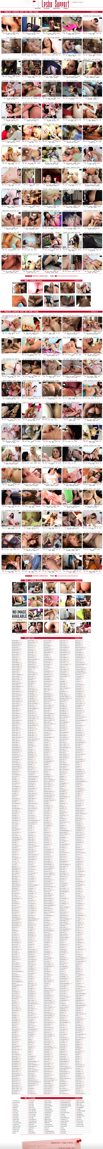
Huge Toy (46, 847)
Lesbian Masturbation (48, 1047)
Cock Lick (30, 830)
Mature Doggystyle (63, 722)
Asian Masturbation (16, 839)
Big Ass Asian (15, 937)
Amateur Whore (15, 740)
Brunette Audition (31, 689)
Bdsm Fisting (14, 910)
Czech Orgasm (31, 912)
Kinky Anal (46, 918)
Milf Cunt (61, 781)
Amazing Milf (14, 757)
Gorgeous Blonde (47, 717)
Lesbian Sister (47, 1093)
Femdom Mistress (31, 1066)
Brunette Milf (30, 720)
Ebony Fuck (30, 998)
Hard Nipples (46, 774)
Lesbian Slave (62, 640)
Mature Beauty (62, 706)
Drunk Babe (30, 966)
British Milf (30, 684)
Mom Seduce (62, 847)
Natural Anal (62, 871)
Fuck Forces (83, 307)
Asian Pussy (14, 851)
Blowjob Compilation (32, 659)
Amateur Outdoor (15, 717)
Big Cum (14, 973)
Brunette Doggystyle (32, 708)
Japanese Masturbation (49, 905)
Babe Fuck (14, 874)
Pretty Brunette (62, 1010)
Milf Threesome (62, 822)
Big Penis (14, 988)
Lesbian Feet (46, 1019)
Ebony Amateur (31, 985)
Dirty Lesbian (30, 941)
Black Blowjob (15, 1020)
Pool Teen (61, 973)
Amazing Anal (15, 744)
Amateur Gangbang (16, 695)
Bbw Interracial (15, 893)
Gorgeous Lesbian (48, 720)
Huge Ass (46, 830)
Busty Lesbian (31, 762)
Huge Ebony (46, 839)
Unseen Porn (83, 593)
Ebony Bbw (30, 990)
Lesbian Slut (62, 642)
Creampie (35, 550)
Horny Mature (46, 817)
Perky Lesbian (62, 952)
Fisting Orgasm (47, 650)
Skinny (92, 377)
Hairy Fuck (46, 754)
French (19, 419)
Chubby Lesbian (31, 793)
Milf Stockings (62, 815)
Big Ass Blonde (15, 941)
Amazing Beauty (15, 747)
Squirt (97, 33)
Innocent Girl (46, 854)
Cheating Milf (30, 784)
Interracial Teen (47, 885)
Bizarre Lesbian (15, 1008)
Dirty (76, 271)
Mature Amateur (62, 700)
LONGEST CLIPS (43, 276)
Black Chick (14, 1024)
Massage (70, 55)
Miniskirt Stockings (63, 834)
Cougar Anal (30, 847)
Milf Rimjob (61, 806)
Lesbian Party (47, 1069)
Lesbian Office (47, 1059)
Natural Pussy (62, 876)
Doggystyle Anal (31, 951)
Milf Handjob (62, 791)
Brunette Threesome (32, 739)
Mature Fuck (62, 730)
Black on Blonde (15, 1054)
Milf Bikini (61, 778)
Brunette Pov (30, 727)
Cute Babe (30, 890)
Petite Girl (61, 961)
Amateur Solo (15, 725)
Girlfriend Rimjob (47, 696)
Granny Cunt (46, 725)
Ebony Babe (30, 988)
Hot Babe (46, 829)
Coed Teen (30, 834)
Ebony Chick (30, 997)
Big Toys (14, 1000)
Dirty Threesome (31, 949)
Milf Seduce (62, 808)
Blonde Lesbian (15, 1088)
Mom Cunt (61, 839)
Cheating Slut (31, 786)
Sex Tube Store (83, 633)
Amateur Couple (15, 678)
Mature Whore (62, 773)
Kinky (72, 142)
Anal (6, 33)
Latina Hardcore (47, 963)
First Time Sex (47, 642)
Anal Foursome (15, 783)
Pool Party (61, 969)
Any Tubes (35, 620)
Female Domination (32, 1061)
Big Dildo (14, 983)
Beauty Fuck (14, 920)
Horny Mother (46, 822)
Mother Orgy (62, 868)
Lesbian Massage (47, 1046)
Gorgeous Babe (47, 715)
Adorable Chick (15, 645)
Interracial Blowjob (48, 864)
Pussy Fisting (62, 1029)
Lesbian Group (47, 1030)
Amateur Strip (15, 730)
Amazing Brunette (16, 751)
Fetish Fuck (30, 1073)
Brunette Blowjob (31, 700)
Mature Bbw (62, 705)
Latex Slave (46, 944)
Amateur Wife (15, 742)
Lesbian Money (47, 1054)
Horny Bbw (46, 803)
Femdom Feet (31, 1063)
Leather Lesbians (47, 981)
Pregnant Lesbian (63, 1007)
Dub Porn (19, 307)
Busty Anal (30, 747)
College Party (31, 840)
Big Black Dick (15, 957)
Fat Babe (30, 1039)
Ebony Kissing (31, 1000)
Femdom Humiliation (32, 1064)
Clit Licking (30, 812)
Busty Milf (30, 764)
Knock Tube (83, 620)
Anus (11, 77)
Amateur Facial (15, 689)
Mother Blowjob (62, 861)
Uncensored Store (67, 593)
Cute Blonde (30, 891)
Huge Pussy (46, 842)
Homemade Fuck (47, 793)
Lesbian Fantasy (47, 1017)
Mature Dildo (62, 720)
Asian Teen (14, 854)
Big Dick (73, 398)
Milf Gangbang (62, 790)
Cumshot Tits (30, 886)
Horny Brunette (47, 806)
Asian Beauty (15, 817)
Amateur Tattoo (15, 734)
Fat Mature (30, 1047)
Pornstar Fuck (62, 981)
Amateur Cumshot (16, 679)
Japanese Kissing (47, 900)
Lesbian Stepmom (63, 650)
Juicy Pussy (46, 917)
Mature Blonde (62, 711)
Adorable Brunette (16, 644)
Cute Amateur (31, 888)
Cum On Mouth (31, 878)
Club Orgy (30, 825)
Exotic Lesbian (31, 1025)
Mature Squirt (62, 762)
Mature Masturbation (63, 747)
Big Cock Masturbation (17, 971)
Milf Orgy (61, 800)
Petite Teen (61, 964)
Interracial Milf (47, 876)
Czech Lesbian (31, 910)
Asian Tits (14, 856)
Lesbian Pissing (47, 1071)
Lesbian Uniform (63, 669)
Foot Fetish (46, 656)
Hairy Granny (46, 756)
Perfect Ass (61, 947)
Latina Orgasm (47, 971)
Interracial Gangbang (48, 873)
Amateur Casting (15, 667)
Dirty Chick (30, 937)
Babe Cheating (15, 873)
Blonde (9, 33)
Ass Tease (14, 864)
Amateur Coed (15, 672)
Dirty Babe (30, 930)
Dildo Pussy (30, 925)
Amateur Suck (15, 732)
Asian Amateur (15, 812)
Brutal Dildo (30, 744)
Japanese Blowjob (48, 895)
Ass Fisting (14, 859)
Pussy (33, 77)
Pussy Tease (62, 1042)
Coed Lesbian (31, 832)
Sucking (76, 485)
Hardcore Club (47, 778)
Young (54, 333)
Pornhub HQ (67, 307)
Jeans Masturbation (48, 915)
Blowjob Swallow (31, 662)
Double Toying (31, 964)
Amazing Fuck (15, 754)
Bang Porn (83, 293)
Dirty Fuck (30, 939)
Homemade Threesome (49, 800)
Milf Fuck (61, 788)
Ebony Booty (30, 995)
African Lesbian (15, 654)
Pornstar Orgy (62, 986)
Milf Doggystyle (62, 783)
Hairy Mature (46, 762)
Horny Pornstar (47, 823)
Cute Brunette (31, 893)
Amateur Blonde (15, 662)
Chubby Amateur (31, 788)
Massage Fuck (62, 691)
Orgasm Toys (62, 908)
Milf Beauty (61, 776)
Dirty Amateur (31, 929)
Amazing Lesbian (15, 756)
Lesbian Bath (46, 993)
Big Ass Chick (15, 944)
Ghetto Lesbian (47, 689)
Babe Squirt (14, 878)
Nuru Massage (62, 885)
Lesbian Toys (62, 667)
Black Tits (14, 1051)
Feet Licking (30, 1058)
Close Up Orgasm (31, 822)
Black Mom (14, 1034)
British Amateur (31, 678)
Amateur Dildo (15, 684)
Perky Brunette (62, 951)
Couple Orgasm (31, 859)
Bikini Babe (14, 1002)
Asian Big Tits (15, 818)
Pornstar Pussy (62, 990)
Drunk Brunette (31, 969)
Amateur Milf (14, 706)
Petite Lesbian (62, 963)
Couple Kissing (31, 857)
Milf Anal (61, 774)
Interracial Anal (47, 859)
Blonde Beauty (15, 1063)
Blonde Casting (15, 1069)
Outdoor (88, 377)
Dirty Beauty (30, 932)
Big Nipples (14, 986)
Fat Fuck (29, 1044)
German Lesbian (47, 684)
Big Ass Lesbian (15, 949)
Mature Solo (62, 761)
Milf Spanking (62, 812)
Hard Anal (46, 771)
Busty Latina (30, 761)
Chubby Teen (31, 801)
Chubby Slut (30, 800)
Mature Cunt (62, 718)
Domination (68, 550)
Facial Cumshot (31, 1030)
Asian (70, 33)
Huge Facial (46, 840)
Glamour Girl (46, 703)
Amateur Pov (14, 718)
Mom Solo (61, 849)
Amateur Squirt (15, 727)
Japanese (52, 485)
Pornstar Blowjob (63, 978)
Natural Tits (61, 879)
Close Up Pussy (31, 823)
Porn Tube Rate (19, 633)
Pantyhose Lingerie (63, 937)
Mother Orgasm (62, 866)
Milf (49, 142)
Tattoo (96, 333)
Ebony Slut (30, 1012)
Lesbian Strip (62, 656)
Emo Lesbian (30, 1019)
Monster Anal (62, 854)
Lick (14, 142)
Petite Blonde (62, 957)
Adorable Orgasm (16, 649)
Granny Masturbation (48, 730)
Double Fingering (31, 959)
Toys (59, 54)
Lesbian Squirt (62, 649)
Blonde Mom (14, 1093)
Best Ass (14, 929)
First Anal (30, 1086)
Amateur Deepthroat (16, 683)
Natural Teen (62, 878)
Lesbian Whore (62, 672)
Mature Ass (61, 703)
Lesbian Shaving (47, 1090)
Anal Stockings (15, 798)
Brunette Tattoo (31, 735)
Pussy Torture (62, 1044)
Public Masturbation (63, 1022)
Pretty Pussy (62, 1017)
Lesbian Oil (46, 1061)
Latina (53, 141)
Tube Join (51, 293)
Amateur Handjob (16, 698)
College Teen (31, 844)
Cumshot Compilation (32, 885)
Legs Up (45, 986)
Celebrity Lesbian (31, 778)
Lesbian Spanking (63, 647)
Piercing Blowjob (63, 966)
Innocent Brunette (47, 852)
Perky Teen (61, 954)
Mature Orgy (62, 752)
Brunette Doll (30, 710)
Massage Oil (62, 693)
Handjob (50, 33)
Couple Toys (30, 862)
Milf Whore (61, 827)
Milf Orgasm (62, 798)
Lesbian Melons (47, 1049)
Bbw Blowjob (15, 888)
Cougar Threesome (32, 854)
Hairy (54, 76)
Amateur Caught (15, 669)
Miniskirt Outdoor (63, 832)
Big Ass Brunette (15, 942)
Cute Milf (30, 898)
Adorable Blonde (15, 642)
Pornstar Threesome (63, 997)
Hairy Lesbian (47, 759)
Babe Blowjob (15, 869)
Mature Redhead (63, 756)
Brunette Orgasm (31, 723)
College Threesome (32, 846)
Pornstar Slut (62, 991)
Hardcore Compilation (48, 779)
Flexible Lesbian (47, 652)
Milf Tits (61, 823)
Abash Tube (67, 607)
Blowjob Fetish (31, 661)
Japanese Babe (47, 893)
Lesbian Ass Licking (48, 990)
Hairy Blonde (46, 749)
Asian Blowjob (15, 820)
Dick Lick (30, 922)
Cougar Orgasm (31, 851)
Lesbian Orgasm (47, 1063)
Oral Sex (61, 905)
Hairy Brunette (47, 751)
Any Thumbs (19, 620)
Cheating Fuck (31, 783)
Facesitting (35, 98)
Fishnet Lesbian (47, 645)
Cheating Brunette (32, 781)
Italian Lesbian (47, 888)
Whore (96, 507)
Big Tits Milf (14, 998)
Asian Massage (15, 837)
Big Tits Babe (15, 991)
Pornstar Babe (62, 976)
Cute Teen (30, 902)
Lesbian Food (47, 1025)
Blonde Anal (14, 1056)
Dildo (40, 76)
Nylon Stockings (62, 890)
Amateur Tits (14, 739)
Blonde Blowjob (15, 1068)
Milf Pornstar (62, 803)
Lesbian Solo (62, 644)
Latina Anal (46, 947)
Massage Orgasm (63, 695)
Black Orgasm (15, 1036)
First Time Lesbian (48, 640)
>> (76, 276)
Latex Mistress (47, 942)
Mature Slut (61, 759)
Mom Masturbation (63, 844)
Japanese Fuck (47, 896)
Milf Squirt (61, 813)
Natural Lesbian (62, 874)
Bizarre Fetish (15, 1007)
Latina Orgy (46, 973)
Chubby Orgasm (31, 798)
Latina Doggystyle (47, 957)
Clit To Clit (30, 813)
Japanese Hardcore (48, 898)
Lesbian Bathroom (48, 995)
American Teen (15, 771)
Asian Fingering (15, 829)
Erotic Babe (30, 1020)
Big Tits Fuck (14, 995)
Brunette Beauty (31, 695)
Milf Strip (61, 817)
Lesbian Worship (63, 674)
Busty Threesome (31, 771)
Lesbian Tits (62, 666)
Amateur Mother (15, 710)
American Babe (15, 762)
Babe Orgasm (15, 876)
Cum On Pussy (31, 879)
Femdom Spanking (32, 1069)
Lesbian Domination (48, 1013)
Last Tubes (51, 307)
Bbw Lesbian (15, 896)
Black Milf (14, 1032)
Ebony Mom (30, 1007)
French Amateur (47, 664)
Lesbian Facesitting (48, 1015)
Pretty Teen (61, 1019)
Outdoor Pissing (62, 922)
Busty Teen (30, 769)
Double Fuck (30, 963)
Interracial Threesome (48, 886)
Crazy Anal (30, 864)
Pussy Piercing (62, 1037)
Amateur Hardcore (16, 700)
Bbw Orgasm (14, 902)
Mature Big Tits (62, 710)
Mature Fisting (62, 728)
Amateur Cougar (15, 676)
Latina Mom (46, 969)
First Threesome (31, 1093)
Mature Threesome (63, 769)
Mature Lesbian (62, 744)
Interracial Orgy (47, 881)
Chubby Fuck (30, 791)
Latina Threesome (48, 980)
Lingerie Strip (62, 686)
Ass (76, 54)
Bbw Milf (14, 900)
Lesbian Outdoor (47, 1066)
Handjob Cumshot (48, 769)
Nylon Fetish (62, 886)
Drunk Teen (30, 981)
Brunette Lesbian (31, 718)
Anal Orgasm (15, 791)
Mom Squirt (61, 851)
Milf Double (61, 784)
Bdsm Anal (14, 908)
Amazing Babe (15, 745)
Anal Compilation (15, 774)
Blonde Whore (31, 657)
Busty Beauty (30, 752)
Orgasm (29, 77)
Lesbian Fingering (48, 1022)
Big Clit (13, 961)
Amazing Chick (15, 752)
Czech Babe (30, 905)
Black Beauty (15, 1019)
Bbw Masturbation (16, 898)
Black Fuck (14, 1027)
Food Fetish (46, 654)
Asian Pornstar (15, 849)
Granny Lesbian (47, 728)
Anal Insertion (15, 788)
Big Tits (74, 228)
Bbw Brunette (15, 890)
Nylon (73, 528)
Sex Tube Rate (67, 633)
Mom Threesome (63, 852)
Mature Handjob (62, 735)
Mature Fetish (62, 727)
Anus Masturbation (16, 808)
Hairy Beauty (46, 747)
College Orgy (30, 839)
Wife (33, 142)
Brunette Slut (30, 730)
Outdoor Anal (62, 913)
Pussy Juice (62, 1032)
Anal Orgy (14, 793)
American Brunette (16, 766)
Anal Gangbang (15, 786)
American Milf (15, 769)
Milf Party (61, 801)
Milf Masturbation (63, 796)
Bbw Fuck (14, 891)
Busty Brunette (31, 756)
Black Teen (14, 1047)
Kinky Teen (46, 927)
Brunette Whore (31, 740)
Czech (74, 420)
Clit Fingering (31, 810)
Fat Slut (29, 1053)
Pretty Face (61, 1012)
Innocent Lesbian (47, 856)
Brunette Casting (31, 701)
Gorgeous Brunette (48, 718)
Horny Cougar (47, 810)
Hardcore (90, 54)
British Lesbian (31, 681)
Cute (15, 228)
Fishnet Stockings (47, 649)
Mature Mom (62, 749)
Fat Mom (29, 1051)
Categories (65, 8)
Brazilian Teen (31, 676)
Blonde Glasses (15, 1083)
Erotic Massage (31, 1022)
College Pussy (31, 842)
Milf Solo (61, 810)
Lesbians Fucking (63, 676)
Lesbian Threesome (63, 664)
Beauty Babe (14, 915)
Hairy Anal (46, 742)
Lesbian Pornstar (47, 1075)
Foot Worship (46, 657)
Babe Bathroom (15, 868)
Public (94, 420)
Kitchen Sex (46, 932)
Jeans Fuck (46, 913)
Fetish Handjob (31, 1075)
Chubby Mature (31, 795)
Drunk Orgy (30, 976)
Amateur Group (15, 696)
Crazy (55, 207)
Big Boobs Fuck (15, 959)
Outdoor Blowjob (63, 915)
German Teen (46, 688)
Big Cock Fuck (15, 969)
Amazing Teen (15, 761)
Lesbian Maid (46, 1044)
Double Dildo (30, 957)
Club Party (30, 827)
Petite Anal (61, 956)
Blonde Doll (14, 1076)
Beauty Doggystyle (16, 918)
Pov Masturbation (63, 1000)
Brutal (18, 249)
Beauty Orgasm (15, 924)
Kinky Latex (46, 922)
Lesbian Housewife (48, 1034)
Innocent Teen (47, 857)
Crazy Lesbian (31, 869)
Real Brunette (62, 1046)
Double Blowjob (31, 956)
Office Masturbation (63, 891)
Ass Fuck (14, 861)
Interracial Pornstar (48, 883)
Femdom (73, 550)
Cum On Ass (30, 876)
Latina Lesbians (47, 964)
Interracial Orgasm (48, 879)
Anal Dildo (14, 778)
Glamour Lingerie (47, 706)
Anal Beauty (14, 773)
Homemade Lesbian (48, 795)
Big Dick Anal (15, 974)
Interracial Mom (47, 878)
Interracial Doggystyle (48, 868)
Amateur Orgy (15, 715)
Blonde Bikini (15, 1066)
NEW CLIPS (35, 276)
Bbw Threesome (15, 907)
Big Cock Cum (15, 968)
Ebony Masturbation (32, 1003)
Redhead (68, 377)
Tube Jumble (51, 593)
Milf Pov (61, 805)
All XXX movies (35, 293)
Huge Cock (46, 834)
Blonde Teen (30, 654)
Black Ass (14, 1013)
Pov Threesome (62, 1005)
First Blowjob (30, 1088)
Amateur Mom (15, 708)
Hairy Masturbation (48, 761)
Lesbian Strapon (63, 654)
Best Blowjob (15, 930)
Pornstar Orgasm (63, 985)
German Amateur (47, 676)
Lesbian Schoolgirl (48, 1085)
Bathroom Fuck (15, 886)
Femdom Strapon (31, 1071)
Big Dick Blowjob (15, 976)
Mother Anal (62, 859)
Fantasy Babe (31, 1034)
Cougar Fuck (30, 849)
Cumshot (58, 184)
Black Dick (14, 1025)
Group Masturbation (48, 737)
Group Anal (46, 732)
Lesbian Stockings (63, 652)
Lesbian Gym (46, 1032)
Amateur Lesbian (15, 705)
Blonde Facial (15, 1078)
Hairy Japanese (47, 757)
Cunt (97, 484)
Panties (50, 398)
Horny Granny (47, 813)
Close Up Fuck (31, 817)
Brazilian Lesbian (31, 674)
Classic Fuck (30, 805)
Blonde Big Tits (15, 1064)
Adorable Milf (15, 647)
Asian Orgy (14, 847)
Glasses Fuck (46, 711)
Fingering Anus (31, 1078)
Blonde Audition (15, 1058)
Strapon (31, 185)
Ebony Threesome (32, 1017)
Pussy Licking (62, 1034)
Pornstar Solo (62, 993)
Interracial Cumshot (48, 866)
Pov (10, 185)
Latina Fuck (46, 959)
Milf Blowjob (62, 779)
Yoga (39, 98)
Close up (38, 33)
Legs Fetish (46, 983)
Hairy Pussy (46, 766)
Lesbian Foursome (48, 1027)
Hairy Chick (46, 752)
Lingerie (75, 142)
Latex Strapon (47, 946)
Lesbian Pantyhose (48, 1068)
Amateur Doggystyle (16, 686)
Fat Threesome (31, 1056)
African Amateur (15, 652)
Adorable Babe (15, 640)
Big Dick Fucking (15, 980)
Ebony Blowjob (31, 993)
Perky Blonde (62, 949)
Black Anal (14, 1012)
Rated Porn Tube (51, 633)
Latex (35, 54)
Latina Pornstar (47, 974)
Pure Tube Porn (35, 633)
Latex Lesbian (47, 939)
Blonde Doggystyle (16, 1075)
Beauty (75, 333)
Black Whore (14, 1053)
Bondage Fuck (31, 664)
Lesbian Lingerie (47, 1042)
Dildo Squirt (30, 927)
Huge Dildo (46, 837)
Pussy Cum (61, 1027)
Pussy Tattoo (62, 1041)
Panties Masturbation (64, 929)
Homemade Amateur (48, 791)
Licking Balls (62, 681)
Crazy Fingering (31, 866)
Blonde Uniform (31, 656)
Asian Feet (14, 827)
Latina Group (46, 961)
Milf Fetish (61, 786)
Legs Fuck (46, 985)
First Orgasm (30, 1092)
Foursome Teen (47, 662)
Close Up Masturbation (33, 820)
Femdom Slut (30, 1068)
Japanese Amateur (48, 890)
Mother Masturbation (63, 864)
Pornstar (51, 77)
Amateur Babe (15, 659)
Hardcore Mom (47, 783)
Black (72, 207)
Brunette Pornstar (31, 725)
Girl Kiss (45, 691)
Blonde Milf (14, 1092)
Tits (94, 142)
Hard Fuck (46, 773)
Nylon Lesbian (62, 888)
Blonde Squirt (31, 650)
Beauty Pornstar (15, 925)
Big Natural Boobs (16, 985)
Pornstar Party (62, 988)
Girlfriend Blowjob (47, 695)
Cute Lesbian (31, 896)
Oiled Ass (61, 896)
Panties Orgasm (62, 930)
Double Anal (30, 954)
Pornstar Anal (62, 974)
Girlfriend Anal (47, 693)
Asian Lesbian (15, 835)
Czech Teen (30, 913)
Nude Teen (61, 881)
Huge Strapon (47, 844)
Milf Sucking (62, 818)
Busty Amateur (31, 745)
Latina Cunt (46, 956)
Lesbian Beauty (47, 997)
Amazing (35, 462)
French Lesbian (47, 667)
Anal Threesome (15, 803)
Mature (48, 507)
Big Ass (95, 207)
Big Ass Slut (14, 954)
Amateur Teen (15, 735)
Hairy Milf (46, 764)
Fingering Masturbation (33, 1081)
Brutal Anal (30, 742)
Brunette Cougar (31, 706)
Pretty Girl (61, 1013)
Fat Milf (29, 1049)
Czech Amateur (31, 903)
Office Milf (61, 893)
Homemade (48, 272)
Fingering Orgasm (32, 1083)
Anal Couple (14, 776)
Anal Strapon (15, 800)
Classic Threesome (32, 808)
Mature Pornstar (62, 754)
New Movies (47, 8)
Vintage (15, 419)
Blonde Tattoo (31, 652)
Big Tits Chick (15, 993)
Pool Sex (61, 971)
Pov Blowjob (62, 998)
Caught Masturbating (32, 776)
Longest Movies (56, 8)
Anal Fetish (14, 779)
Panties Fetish (62, 927)
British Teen (30, 686)
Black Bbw (14, 1017)
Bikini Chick (14, 1003)
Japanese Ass (47, 891)
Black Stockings (15, 1046)
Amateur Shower (15, 723)
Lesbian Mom (46, 1053)
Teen (100, 33)
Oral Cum (61, 900)
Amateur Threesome (16, 737)
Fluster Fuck (35, 307)
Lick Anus (61, 678)
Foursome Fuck (47, 661)
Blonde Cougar (15, 1073)
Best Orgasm (14, 934)
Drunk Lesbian (31, 973)
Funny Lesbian (47, 672)
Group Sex (46, 739)
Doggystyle (94, 120)
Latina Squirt (46, 976)
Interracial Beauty (47, 862)
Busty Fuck (30, 759)
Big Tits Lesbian (15, 997)
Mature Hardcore (63, 737)
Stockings (56, 77)
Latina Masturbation (48, 966)
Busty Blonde (30, 754)
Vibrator (56, 272)
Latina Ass (46, 949)
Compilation (18, 141)
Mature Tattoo (62, 767)
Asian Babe (14, 815)
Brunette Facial (31, 711)
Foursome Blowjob (48, 659)
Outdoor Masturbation (64, 918)
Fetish (19, 184)
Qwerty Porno (35, 593)
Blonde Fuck (14, 1081)
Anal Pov (14, 796)
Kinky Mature (46, 925)
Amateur (27, 33)
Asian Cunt (14, 825)
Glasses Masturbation (48, 713)
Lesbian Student (63, 657)
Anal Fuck (14, 784)
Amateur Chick (15, 671)
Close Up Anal (31, 815)
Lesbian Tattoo (62, 659)
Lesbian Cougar (47, 1008)
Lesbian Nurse (47, 1058)
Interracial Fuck (47, 871)
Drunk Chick (30, 971)
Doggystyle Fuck (31, 952)
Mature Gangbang (63, 732)
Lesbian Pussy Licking (48, 1080)
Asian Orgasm (15, 846)
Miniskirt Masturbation (64, 830)
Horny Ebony (46, 812)
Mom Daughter (62, 840)
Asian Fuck (14, 830)
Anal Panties (14, 795)
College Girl (30, 837)
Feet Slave (30, 1059)
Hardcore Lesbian (47, 781)
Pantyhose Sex (62, 939)
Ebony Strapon (31, 1013)
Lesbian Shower (47, 1092)
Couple (75, 441)
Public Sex (61, 1024)
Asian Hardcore (15, 832)
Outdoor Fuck (62, 917)
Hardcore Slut (47, 788)
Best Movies (38, 8)
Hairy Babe (46, 745)
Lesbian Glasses (47, 1029)
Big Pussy (14, 990)
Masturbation (78, 33)
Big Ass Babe (15, 939)
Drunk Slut (30, 980)
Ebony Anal (30, 986)
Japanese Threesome (48, 912)
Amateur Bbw (15, 661)
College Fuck (30, 835)
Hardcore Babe (47, 776)
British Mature (31, 683)
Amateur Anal (15, 656)
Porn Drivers (19, 593)
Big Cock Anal (15, 964)
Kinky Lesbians (47, 924)
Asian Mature (15, 840)
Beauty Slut (14, 927)
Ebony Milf (30, 1005)
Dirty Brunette (31, 935)
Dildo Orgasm (31, 924)
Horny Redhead (47, 825)
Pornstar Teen (62, 995)
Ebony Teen (30, 1015)
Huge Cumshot (47, 835)
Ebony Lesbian (31, 1002)
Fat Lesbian (30, 1046)
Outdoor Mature (62, 920)
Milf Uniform (62, 825)
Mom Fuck (61, 842)
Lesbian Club (46, 1005)
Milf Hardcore (62, 793)
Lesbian (53, 33)
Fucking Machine (47, 671)
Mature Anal (62, 701)
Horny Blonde (47, 805)
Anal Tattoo (14, 801)
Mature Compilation (63, 717)
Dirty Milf (29, 942)
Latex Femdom (47, 937)
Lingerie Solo (62, 684)
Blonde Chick (15, 1071)
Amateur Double (15, 688)
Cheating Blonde (31, 779)
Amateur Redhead (16, 720)
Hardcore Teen (47, 790)
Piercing (74, 55)
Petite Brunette (62, 959)
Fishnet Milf (46, 647)
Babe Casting (15, 871)
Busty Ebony (30, 757)
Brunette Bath (31, 693)
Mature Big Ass (62, 708)
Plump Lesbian (62, 968)
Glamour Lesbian (47, 705)
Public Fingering (63, 1020)
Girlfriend (97, 77)
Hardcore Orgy (47, 786)
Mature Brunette (62, 715)
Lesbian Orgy (46, 1064)
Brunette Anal (31, 688)
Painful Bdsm (62, 925)
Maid (30, 142)
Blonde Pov (30, 644)
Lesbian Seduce (47, 1088)
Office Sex (61, 895)
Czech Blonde (31, 907)
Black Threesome (15, 1049)
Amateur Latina (15, 703)
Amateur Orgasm (15, 713)
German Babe (47, 678)
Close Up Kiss (31, 818)
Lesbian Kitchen (47, 1041)
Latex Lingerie (47, 941)
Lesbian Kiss (46, 1039)
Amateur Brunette (15, 666)
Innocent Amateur (47, 849)
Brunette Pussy (31, 728)
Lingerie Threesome (63, 688)
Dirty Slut (30, 946)
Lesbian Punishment (48, 1078)
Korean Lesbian (47, 934)
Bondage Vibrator (31, 667)
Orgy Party (61, 910)
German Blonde (47, 679)
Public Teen (62, 1025)
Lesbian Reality (47, 1081)
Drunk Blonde (31, 968)
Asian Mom (14, 844)
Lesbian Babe (47, 991)
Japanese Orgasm (48, 908)
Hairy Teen (46, 767)
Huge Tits (46, 846)
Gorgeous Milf (47, 722)
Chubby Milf (30, 796)
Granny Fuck (46, 727)
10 (74, 276)
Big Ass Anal (14, 935)
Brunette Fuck (31, 713)
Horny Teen (46, 827)
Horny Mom (46, 820)
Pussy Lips (61, 1036)
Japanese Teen (47, 910)
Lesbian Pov (46, 1076)
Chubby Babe (31, 790)
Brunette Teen (31, 737)
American (53, 462)
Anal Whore (14, 806)
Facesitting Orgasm (32, 1029)
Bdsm (52, 98)
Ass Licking (14, 862)
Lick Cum (61, 679)
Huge (100, 571)
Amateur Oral (15, 711)
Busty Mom (30, 766)
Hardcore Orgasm (47, 784)
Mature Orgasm (62, 751)
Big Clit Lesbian (15, 963)
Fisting (32, 54)
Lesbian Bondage (47, 1000)
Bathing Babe (15, 881)
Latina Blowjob (47, 952)
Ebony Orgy (30, 1010)
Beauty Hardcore (15, 922)
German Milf (46, 686)
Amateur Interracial (16, 701)
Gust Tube (51, 620)
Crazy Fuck (30, 868)
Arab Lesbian (15, 810)
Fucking (76, 77)
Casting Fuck (30, 774)
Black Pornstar (15, 1039)
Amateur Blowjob (15, 664)
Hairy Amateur (47, 740)
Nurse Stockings (63, 883)
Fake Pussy (30, 1032)
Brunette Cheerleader (32, 703)
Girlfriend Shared (47, 698)
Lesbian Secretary (48, 1086)
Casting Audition (31, 773)
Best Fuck (14, 932)
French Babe (46, 666)
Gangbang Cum (47, 674)
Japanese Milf (47, 907)
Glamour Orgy (47, 710)
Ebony (89, 141)
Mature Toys (62, 771)
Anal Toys (14, 805)
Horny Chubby (47, 808)
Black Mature (15, 1030)
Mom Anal (61, 835)
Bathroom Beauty (15, 885)
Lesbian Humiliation (48, 1036)
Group (32, 571)
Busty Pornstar (31, 767)
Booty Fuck (30, 671)
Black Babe (14, 1015)
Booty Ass (30, 669)
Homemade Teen (47, 798)
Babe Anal (14, 866)
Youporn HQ (51, 607)
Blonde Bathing (15, 1061)
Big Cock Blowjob (16, 966)
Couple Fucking (31, 856)
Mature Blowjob (62, 713)
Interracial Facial (47, 869)
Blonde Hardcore (15, 1086)
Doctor (16, 527)
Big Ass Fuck (14, 947)
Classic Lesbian (31, 806)
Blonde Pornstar (31, 642)
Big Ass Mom (14, 952)
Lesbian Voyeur (62, 671)
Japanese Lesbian (48, 902)
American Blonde (15, 764)
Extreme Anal (30, 1027)
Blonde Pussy (31, 645)
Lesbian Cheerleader (48, 1002)
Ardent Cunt (67, 293)
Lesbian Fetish (47, 1020)
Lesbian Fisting (47, 1024)
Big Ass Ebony (15, 946)
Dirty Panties (30, 944)
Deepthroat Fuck (31, 920)
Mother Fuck (62, 862)
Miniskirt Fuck (62, 829)
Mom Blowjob (62, 837)
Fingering (17, 33)
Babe (69, 54)
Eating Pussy (30, 983)
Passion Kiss (62, 946)
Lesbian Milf (46, 1051)
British (37, 76)
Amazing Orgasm (15, 759)
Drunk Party (30, 978)
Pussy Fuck (61, 1030)
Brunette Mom (31, 722)
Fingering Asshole (32, 1080)
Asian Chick (14, 822)
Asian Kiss (14, 834)
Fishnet (8, 398)
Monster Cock (62, 856)
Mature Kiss (62, 740)
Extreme (79, 249)
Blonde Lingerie (15, 1090)
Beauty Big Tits (15, 917)
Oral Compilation (63, 898)
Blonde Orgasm (31, 640)
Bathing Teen (15, 883)
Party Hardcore (62, 944)
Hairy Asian (46, 744)
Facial (48, 185)
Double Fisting (31, 961)
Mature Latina (62, 742)
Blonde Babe (15, 1059)
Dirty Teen (30, 947)
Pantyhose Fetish (63, 934)
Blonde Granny (15, 1085)
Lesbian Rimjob (47, 1083)
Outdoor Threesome (63, 924)
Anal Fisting (14, 781)
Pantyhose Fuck (62, 935)
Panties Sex (62, 932)
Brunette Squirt (31, 734)
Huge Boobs (46, 832)
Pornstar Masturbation (64, 983)
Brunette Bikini (31, 698)
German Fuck (46, 683)
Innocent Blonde (47, 851)
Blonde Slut (30, 647)
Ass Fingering (15, 857)
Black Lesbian (15, 1029)
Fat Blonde (30, 1041)
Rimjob (11, 142)
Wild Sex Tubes (35, 607)
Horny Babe (46, 801)
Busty (95, 76)
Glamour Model (47, 708)
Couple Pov (30, 861)
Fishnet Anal (46, 644)
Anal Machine (15, 790)
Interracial (58, 33)
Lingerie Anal (62, 683)
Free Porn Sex (19, 293)
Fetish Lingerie (31, 1076)
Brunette (13, 33)
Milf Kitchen (61, 795)
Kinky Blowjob (47, 920)
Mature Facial (62, 723)
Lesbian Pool (46, 1073)
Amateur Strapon (15, 728)
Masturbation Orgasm (64, 698)
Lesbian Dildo (47, 1010)
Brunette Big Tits (31, 696)
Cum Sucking (31, 881)
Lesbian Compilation (48, 1007)
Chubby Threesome (32, 803)
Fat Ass (29, 1037)
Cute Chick (30, 895)
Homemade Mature (48, 796)
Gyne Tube (67, 620)
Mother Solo (62, 869)
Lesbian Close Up (47, 1003)
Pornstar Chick (62, 980)
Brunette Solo (31, 732)
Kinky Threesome (47, 929)
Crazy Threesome (31, 873)
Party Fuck (61, 941)
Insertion (79, 54)
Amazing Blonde (15, 749)
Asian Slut (14, 852)
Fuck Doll (46, 669)
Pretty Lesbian (62, 1015)
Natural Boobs (62, 873)
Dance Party (30, 915)
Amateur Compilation (16, 674)
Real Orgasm (62, 1047)
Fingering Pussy (31, 1085)
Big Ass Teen (14, 956)
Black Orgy (14, 1037)
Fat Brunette (30, 1042)
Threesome (35, 485)
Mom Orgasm (62, 846)
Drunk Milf (30, 974)
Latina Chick (46, 954)
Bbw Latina (14, 895)
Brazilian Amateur (31, 672)
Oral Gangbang (62, 903)
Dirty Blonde (30, 934)
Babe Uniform (15, 879)
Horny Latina (46, 815)
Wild (93, 55)
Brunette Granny (31, 715)
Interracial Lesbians (48, 874)
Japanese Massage (48, 903)
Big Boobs (35, 333)
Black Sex (14, 1042)
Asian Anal (14, 813)
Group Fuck (46, 735)
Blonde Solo (30, 649)
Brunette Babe (31, 691)
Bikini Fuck (14, 1005)
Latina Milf (46, 968)
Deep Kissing (31, 917)
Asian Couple (15, 823)
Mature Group (62, 734)
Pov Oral (61, 1002)
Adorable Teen (15, 650)
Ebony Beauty (31, 991)
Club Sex (30, 829)
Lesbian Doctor (47, 1012)
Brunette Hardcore (32, 717)
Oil (13, 485)
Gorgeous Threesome (48, 723)
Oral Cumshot (62, 902)
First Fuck (30, 1090)
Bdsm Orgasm (15, 912)
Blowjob (50, 76)
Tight (53, 442)
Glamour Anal (46, 701)
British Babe (30, 679)
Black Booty (14, 1022)
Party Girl (61, 942)
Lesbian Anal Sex (47, 988)
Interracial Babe (47, 861)
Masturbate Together (63, 696)
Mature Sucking (62, 766)
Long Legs (61, 689)
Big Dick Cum (15, 978)
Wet (12, 333)
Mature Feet (62, 725)
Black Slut (14, 1044)
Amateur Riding (15, 722)
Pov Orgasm (62, 1003)
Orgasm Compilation (63, 907)
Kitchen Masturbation (48, 930)
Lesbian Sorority (63, 645)
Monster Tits (62, 857)
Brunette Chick (31, 705)
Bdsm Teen (14, 913)
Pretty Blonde (62, 1008)
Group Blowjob (47, 734)
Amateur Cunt (15, 681)
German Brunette (47, 681)
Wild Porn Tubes (19, 607)
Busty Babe (30, 751)
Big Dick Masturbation (16, 981)
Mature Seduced (63, 757)
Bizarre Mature (15, 1010)
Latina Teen (46, 978)
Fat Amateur (30, 1036)
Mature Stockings (63, 764)
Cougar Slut (30, 852)
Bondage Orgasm (31, 666)
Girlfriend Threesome (48, 700)
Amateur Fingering (16, 691)
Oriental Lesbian (63, 912)
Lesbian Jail (46, 1037)
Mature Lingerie (62, 745)
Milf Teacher (62, 820)
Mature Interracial (63, 739)
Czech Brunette (31, 908)
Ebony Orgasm (31, 1008)
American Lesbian (16, 767)
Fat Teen (29, 1054)
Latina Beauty (47, 951)
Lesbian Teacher (63, 661)
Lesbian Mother (47, 1056)
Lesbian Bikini (47, 998)
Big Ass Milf (14, 951)
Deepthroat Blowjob (32, 918)
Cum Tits (30, 883)
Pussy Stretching (63, 1039)
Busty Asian (30, 749)
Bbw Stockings (15, 903)
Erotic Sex (30, 1024)
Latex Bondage (47, 935)
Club (80, 397)
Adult (83, 607)
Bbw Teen (14, 905)
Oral (33, 507)
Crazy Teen (30, 871)
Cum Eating (30, 874)
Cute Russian (31, 900)
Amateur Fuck (15, 693)
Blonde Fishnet (15, 1080)
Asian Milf (14, 842)
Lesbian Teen (62, 662)
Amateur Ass (14, 657)
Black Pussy (14, 1041)
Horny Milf (46, 818)
